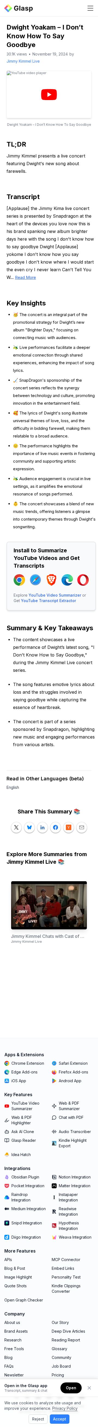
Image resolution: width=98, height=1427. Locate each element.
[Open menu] (90, 8)
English (13, 787)
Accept (59, 1419)
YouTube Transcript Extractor (48, 600)
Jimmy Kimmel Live (23, 61)
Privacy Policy (65, 1408)
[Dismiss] (89, 1388)
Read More (25, 277)
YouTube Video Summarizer (55, 595)
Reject (38, 1419)
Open (71, 1387)
